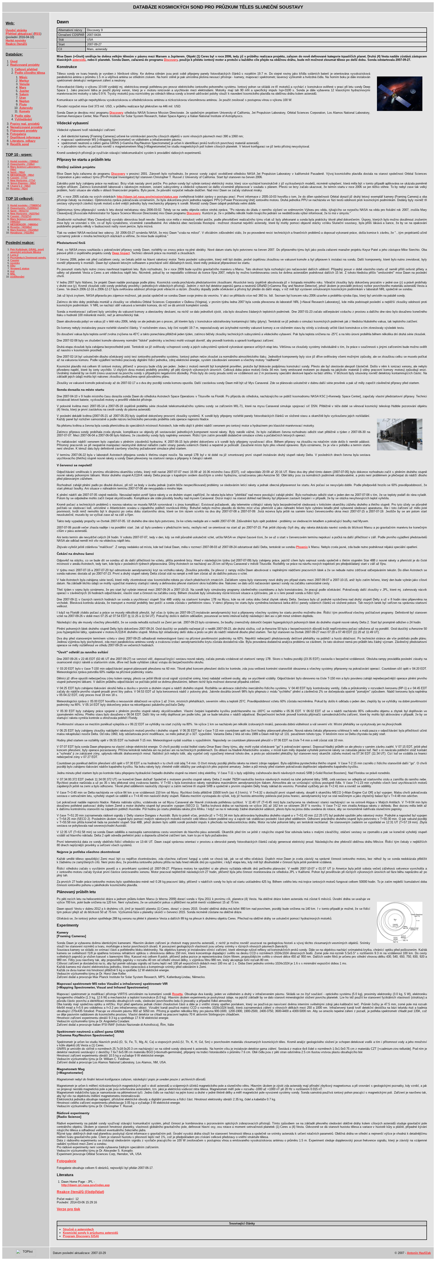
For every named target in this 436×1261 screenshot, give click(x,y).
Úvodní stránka (16, 30)
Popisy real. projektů (25, 123)
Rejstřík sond (19, 144)
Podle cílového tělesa (30, 72)
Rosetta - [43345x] (21, 227)
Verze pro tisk (68, 1209)
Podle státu (23, 116)
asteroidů (79, 59)
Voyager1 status (19, 268)
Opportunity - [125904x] (24, 208)
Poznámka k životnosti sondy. (28, 257)
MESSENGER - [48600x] (24, 224)
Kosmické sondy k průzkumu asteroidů (90, 1232)
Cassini (14, 260)
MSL (12, 274)
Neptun (24, 101)
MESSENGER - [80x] (22, 175)
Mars (22, 87)
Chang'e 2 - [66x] (20, 185)
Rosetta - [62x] (19, 188)
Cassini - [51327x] (20, 216)
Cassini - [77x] (18, 177)
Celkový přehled (26, 69)
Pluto (23, 104)
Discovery (171, 59)
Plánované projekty (23, 130)
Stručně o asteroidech (78, 1229)
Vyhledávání (23, 119)
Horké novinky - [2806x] (24, 161)
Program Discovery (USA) (81, 1236)
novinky (15, 263)
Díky (12, 265)
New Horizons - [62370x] (24, 213)
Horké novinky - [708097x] (25, 205)
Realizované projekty (25, 64)
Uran (22, 97)
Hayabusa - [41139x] (22, 232)
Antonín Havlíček (419, 1253)
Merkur (24, 80)
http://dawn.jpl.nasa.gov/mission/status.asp (147, 196)
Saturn (24, 94)
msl (12, 271)
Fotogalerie (18, 134)
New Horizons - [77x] (22, 180)
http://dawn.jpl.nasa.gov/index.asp (85, 1185)
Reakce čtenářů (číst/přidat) (80, 1192)
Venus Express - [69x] (23, 183)
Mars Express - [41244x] (24, 230)
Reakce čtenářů (16, 44)
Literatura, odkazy (22, 141)
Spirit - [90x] (17, 172)
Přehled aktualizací (19, 33)
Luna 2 (14, 254)
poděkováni (17, 276)
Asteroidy (26, 108)
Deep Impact (121, 253)
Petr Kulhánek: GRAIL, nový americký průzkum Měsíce (27, 250)
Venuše (24, 84)
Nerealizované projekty (26, 127)
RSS (37, 33)
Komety (24, 111)
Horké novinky (16, 40)
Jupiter (24, 91)
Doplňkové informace (25, 137)
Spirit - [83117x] (19, 210)
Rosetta (177, 994)
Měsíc (23, 77)
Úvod (13, 61)
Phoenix (302, 547)
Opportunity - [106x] (22, 164)
